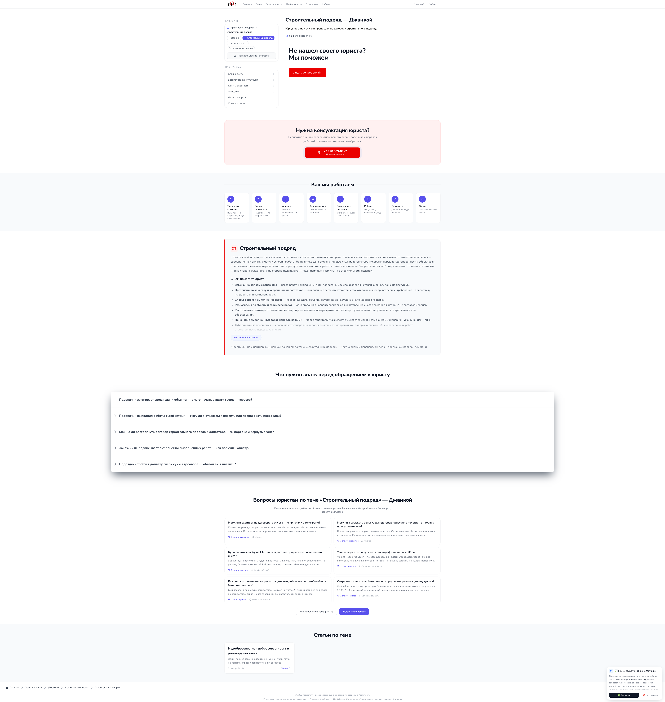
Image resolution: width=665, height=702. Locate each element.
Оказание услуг (238, 43)
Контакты (397, 699)
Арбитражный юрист (242, 27)
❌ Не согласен (650, 695)
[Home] (232, 4)
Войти (432, 4)
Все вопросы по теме (315, 611)
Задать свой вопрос (354, 611)
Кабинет (326, 4)
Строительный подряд (260, 38)
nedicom (307, 695)
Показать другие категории (253, 55)
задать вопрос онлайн (307, 73)
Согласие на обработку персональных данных (368, 699)
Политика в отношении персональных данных (286, 699)
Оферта (341, 699)
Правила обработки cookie (323, 699)
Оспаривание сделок (241, 48)
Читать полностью (244, 337)
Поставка (234, 38)
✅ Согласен (624, 695)
